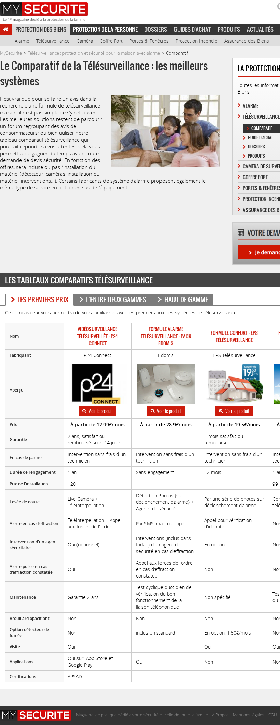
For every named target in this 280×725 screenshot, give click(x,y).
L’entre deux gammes (116, 299)
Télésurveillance (53, 41)
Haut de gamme (186, 299)
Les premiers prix (42, 299)
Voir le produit (101, 410)
